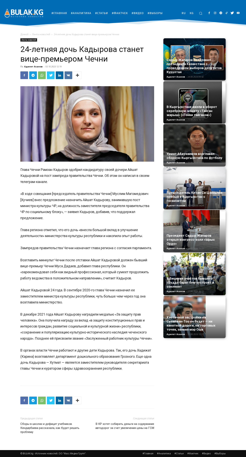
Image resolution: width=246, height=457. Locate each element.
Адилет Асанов (33, 66)
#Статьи (179, 453)
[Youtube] (238, 13)
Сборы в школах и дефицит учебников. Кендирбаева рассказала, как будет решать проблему (49, 428)
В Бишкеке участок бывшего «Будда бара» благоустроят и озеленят (190, 282)
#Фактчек (192, 453)
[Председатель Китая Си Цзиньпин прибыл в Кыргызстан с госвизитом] (194, 188)
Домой (24, 34)
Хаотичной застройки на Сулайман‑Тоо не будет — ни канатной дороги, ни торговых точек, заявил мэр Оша (191, 323)
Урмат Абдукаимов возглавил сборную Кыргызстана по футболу (194, 156)
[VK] (68, 75)
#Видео (206, 453)
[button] (200, 13)
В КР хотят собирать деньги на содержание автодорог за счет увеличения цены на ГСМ (124, 426)
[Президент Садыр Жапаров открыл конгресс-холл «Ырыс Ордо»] (194, 231)
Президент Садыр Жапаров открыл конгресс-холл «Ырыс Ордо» (191, 240)
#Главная (148, 453)
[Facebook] (209, 13)
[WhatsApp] (42, 75)
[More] (77, 75)
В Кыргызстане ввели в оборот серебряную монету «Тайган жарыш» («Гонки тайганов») (192, 111)
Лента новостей (41, 34)
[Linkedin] (59, 75)
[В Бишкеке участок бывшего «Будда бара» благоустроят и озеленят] (194, 274)
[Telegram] (220, 13)
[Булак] (24, 13)
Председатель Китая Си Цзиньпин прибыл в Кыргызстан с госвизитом (194, 197)
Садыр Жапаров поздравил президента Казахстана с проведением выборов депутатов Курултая (194, 66)
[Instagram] (215, 13)
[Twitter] (232, 13)
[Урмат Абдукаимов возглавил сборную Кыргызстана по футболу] (194, 143)
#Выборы (220, 453)
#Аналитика (164, 453)
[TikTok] (226, 13)
